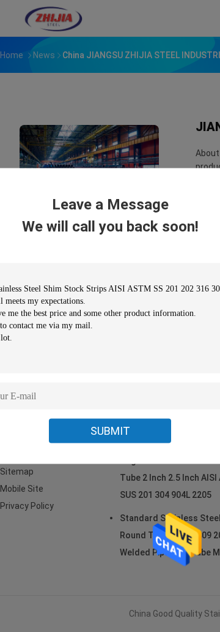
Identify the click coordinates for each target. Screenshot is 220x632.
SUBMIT (110, 430)
